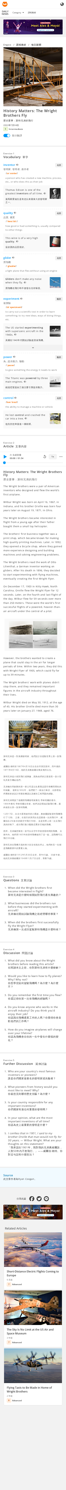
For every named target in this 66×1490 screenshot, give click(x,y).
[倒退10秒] (44, 456)
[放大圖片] (33, 76)
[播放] (5, 456)
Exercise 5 (8, 1060)
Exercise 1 (8, 153)
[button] (33, 348)
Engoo (7, 44)
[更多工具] (61, 456)
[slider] (4, 462)
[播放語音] (17, 165)
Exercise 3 (8, 876)
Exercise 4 (8, 949)
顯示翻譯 (17, 135)
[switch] (6, 135)
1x (52, 456)
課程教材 (32, 12)
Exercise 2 (8, 442)
